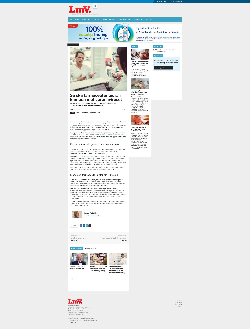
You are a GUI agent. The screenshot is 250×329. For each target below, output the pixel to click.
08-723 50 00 (79, 311)
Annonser (148, 19)
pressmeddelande (87, 156)
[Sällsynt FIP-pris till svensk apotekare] (79, 259)
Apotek (77, 112)
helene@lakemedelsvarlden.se (93, 216)
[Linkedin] (84, 225)
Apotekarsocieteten (162, 1)
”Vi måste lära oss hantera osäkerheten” (79, 239)
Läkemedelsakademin (176, 1)
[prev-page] (71, 279)
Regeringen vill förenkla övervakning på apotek (113, 239)
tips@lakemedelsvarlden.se (75, 314)
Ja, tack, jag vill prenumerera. (163, 68)
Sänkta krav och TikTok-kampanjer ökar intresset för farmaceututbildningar (117, 270)
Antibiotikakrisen (109, 19)
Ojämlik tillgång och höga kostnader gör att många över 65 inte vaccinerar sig (140, 64)
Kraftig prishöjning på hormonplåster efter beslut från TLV (138, 129)
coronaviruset (85, 112)
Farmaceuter (93, 112)
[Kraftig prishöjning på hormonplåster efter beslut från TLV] (140, 125)
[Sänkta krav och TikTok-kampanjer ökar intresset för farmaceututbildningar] (118, 259)
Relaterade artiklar (76, 248)
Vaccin (97, 19)
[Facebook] (81, 225)
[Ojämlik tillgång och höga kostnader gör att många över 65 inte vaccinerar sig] (140, 59)
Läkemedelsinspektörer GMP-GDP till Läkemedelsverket (165, 50)
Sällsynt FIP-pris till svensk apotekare (78, 267)
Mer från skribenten (90, 248)
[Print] (89, 225)
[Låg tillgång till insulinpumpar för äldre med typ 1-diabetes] (140, 88)
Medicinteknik (87, 19)
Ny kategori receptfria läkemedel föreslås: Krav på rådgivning (98, 268)
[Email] (87, 225)
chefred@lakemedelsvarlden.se (80, 312)
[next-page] (74, 279)
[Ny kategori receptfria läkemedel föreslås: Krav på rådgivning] (98, 259)
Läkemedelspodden (124, 19)
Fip (99, 112)
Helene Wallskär (90, 213)
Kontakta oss (178, 302)
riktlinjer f (73, 128)
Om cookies (178, 304)
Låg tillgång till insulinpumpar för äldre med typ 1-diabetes (139, 92)
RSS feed (179, 306)
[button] (179, 20)
